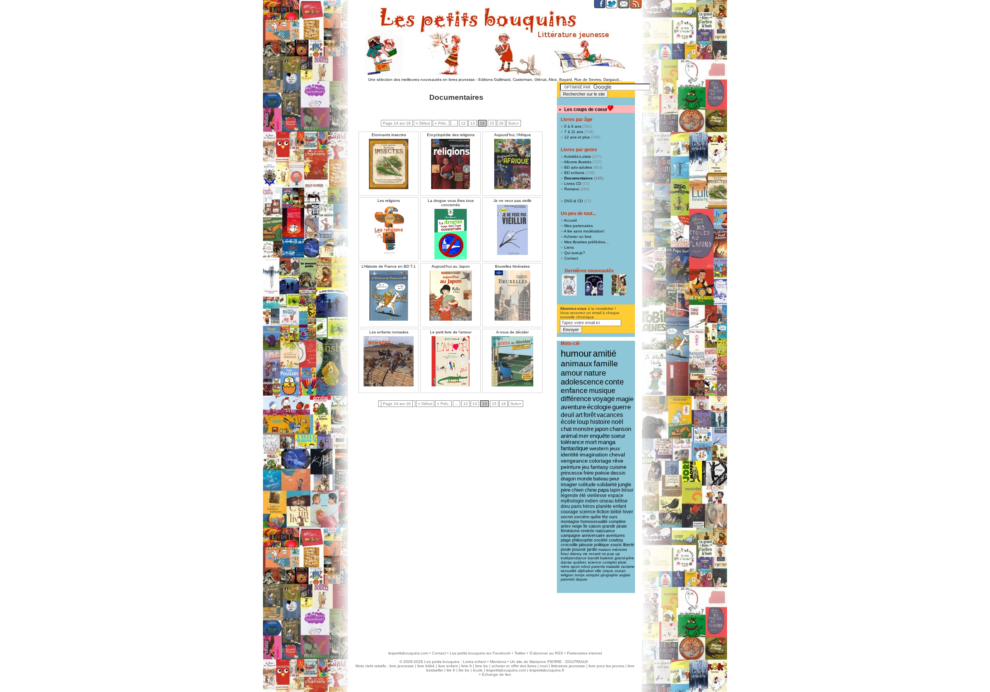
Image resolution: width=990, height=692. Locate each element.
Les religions (388, 200)
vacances (610, 415)
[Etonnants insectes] (389, 164)
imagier (569, 484)
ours (613, 516)
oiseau (606, 501)
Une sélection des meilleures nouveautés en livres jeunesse (421, 79)
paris (576, 506)
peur (614, 479)
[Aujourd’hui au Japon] (451, 295)
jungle (624, 484)
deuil (567, 414)
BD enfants (574, 173)
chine (591, 490)
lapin (615, 490)
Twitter (520, 653)
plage (566, 540)
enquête (600, 435)
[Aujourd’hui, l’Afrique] (512, 164)
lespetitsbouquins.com (408, 653)
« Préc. (441, 123)
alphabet (586, 571)
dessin (618, 473)
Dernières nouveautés (589, 270)
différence (576, 399)
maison (604, 549)
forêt (590, 415)
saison (595, 526)
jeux (615, 448)
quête (596, 516)
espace (615, 495)
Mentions (498, 662)
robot (585, 566)
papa (603, 490)
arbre (566, 526)
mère (565, 566)
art (578, 414)
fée (605, 516)
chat (566, 428)
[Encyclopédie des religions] (451, 164)
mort (591, 442)
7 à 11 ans (573, 132)
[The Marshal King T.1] (618, 285)
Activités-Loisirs (577, 156)
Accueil (570, 220)
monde (584, 479)
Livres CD (572, 183)
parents (598, 566)
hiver (628, 511)
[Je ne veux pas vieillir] (512, 230)
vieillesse (597, 495)
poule (566, 549)
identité (570, 454)
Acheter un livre (578, 236)
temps (580, 575)
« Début (423, 123)
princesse (571, 473)
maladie (613, 566)
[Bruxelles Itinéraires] (512, 295)
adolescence (582, 382)
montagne (570, 521)
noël (617, 422)
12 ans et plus (577, 137)
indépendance (574, 558)
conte (614, 382)
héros (589, 506)
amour (572, 373)
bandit (593, 558)
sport (575, 566)
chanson (620, 428)
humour (576, 353)
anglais (624, 575)
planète (604, 506)
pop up (613, 554)
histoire (600, 422)
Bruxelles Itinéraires (512, 266)
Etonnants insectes (389, 135)
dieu (565, 506)
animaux (576, 363)
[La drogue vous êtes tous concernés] (451, 234)
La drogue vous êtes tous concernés (451, 202)
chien (578, 490)
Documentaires (578, 178)
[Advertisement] (495, 618)
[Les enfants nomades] (389, 361)
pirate (621, 526)
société (601, 540)
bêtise (621, 501)
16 (501, 123)
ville (598, 571)
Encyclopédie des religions (451, 135)
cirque (608, 571)
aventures (615, 535)
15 (492, 123)
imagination (594, 454)
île (585, 526)
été (582, 495)
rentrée (587, 530)
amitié (604, 354)
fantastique (574, 448)
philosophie (582, 540)
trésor (627, 490)
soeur (618, 435)
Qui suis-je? (574, 253)
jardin (592, 549)
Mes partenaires (578, 226)
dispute (581, 579)
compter (610, 562)
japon (601, 428)
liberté (628, 544)
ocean (620, 571)
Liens (569, 247)
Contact (571, 258)
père (565, 490)
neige (577, 526)
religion (567, 575)
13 (472, 123)
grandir (608, 526)
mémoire (619, 549)
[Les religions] (389, 230)
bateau (600, 479)
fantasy (599, 467)
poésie (602, 473)
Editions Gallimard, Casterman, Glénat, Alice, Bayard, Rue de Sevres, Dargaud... (550, 79)
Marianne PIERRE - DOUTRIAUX (558, 662)
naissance (605, 530)
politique (601, 544)
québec (580, 562)
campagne (570, 535)
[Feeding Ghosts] (594, 285)
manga (606, 442)
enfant (619, 506)
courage (569, 511)
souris (616, 544)
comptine (617, 521)
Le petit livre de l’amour (450, 332)
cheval (617, 454)
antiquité (592, 575)
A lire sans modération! (584, 231)
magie (624, 399)
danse (566, 562)
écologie (599, 407)
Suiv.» (513, 123)
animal (569, 435)
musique (602, 390)
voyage (603, 399)
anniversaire (593, 535)
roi (604, 554)
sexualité (569, 571)
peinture (571, 467)
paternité (568, 579)
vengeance (574, 461)
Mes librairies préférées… (586, 242)
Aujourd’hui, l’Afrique (512, 135)
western (599, 448)
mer (584, 435)
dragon (568, 479)
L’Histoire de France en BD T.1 (389, 266)
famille (606, 363)
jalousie (586, 544)
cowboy (616, 540)
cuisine (617, 467)
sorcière (581, 516)
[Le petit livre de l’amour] (451, 361)
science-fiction (594, 511)
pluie (622, 562)
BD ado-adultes (578, 167)
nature (595, 373)
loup (583, 422)
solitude (587, 484)
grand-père (624, 558)
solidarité (607, 484)
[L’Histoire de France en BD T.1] (389, 295)
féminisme (570, 530)
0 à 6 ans (572, 126)
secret (567, 516)
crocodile (569, 544)
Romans (571, 189)
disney (576, 554)
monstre (583, 428)
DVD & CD (573, 201)
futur (565, 554)
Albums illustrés (577, 162)
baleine (606, 558)
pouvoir (579, 549)
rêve (618, 461)
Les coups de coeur (586, 109)
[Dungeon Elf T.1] (569, 285)
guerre (621, 407)
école (568, 422)
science (594, 562)
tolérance (572, 442)
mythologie (572, 501)
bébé (616, 511)
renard (595, 554)
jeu (585, 467)
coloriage (600, 461)
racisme (628, 566)
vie (585, 554)
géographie (609, 575)
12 (463, 123)
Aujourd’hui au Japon (451, 266)
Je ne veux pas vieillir (512, 200)
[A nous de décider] (512, 361)
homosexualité (594, 521)
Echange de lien (496, 674)
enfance (574, 390)
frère (589, 473)
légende (569, 495)
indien (591, 501)
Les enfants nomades (388, 332)
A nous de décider (512, 332)
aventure (573, 407)
